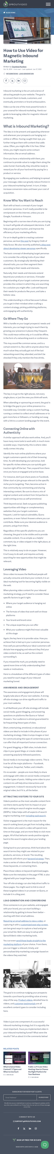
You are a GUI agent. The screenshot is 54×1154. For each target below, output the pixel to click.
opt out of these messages (42, 1105)
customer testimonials (25, 1003)
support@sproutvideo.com (28, 1121)
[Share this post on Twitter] (12, 80)
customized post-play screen (34, 924)
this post (24, 241)
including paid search (36, 815)
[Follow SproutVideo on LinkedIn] (30, 1128)
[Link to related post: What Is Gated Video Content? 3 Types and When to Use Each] (14, 1058)
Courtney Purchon (19, 66)
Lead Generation (26, 73)
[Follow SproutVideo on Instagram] (36, 1128)
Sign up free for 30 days (28, 1140)
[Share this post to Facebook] (6, 80)
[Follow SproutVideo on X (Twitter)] (24, 1128)
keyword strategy (36, 858)
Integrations (12, 73)
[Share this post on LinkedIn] (18, 80)
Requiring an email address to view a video (23, 920)
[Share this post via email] (24, 80)
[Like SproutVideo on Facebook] (18, 1128)
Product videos (25, 1000)
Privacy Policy (25, 1105)
